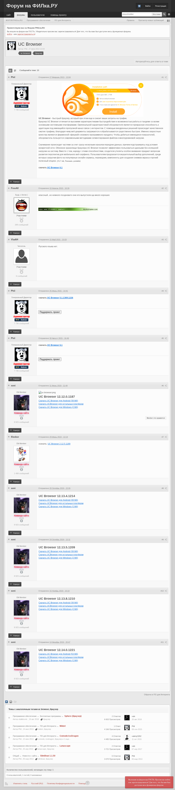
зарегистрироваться (26, 34)
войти (9, 34)
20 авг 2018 (137, 719)
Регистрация (160, 6)
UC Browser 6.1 (55, 167)
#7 (163, 437)
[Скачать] (15, 702)
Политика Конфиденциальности (61, 783)
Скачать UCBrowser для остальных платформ (61, 404)
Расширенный (169, 14)
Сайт (8, 14)
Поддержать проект (50, 312)
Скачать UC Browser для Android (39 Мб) (58, 401)
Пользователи (38, 14)
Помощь (82, 783)
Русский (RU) (37, 783)
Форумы (21, 14)
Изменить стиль (20, 783)
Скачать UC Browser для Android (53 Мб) (58, 654)
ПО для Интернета (48, 726)
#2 (163, 188)
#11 (162, 642)
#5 (163, 338)
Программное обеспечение (25, 716)
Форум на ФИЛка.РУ (32, 6)
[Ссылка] (68, 209)
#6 (163, 386)
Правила (130, 20)
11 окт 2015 (137, 739)
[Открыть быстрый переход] (168, 20)
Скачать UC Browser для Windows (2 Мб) (58, 407)
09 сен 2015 (137, 729)
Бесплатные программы (50, 716)
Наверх (16, 182)
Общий (16, 756)
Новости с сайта (29, 756)
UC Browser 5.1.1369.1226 (60, 298)
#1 (163, 77)
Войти (147, 6)
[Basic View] (15, 71)
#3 (163, 240)
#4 (163, 291)
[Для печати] (10, 702)
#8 (163, 488)
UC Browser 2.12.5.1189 (59, 444)
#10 (162, 591)
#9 (163, 540)
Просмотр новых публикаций (151, 20)
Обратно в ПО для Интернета (157, 695)
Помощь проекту (58, 14)
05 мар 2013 (137, 759)
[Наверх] (87, 783)
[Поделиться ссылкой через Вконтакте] (6, 702)
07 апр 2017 (137, 749)
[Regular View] (10, 71)
